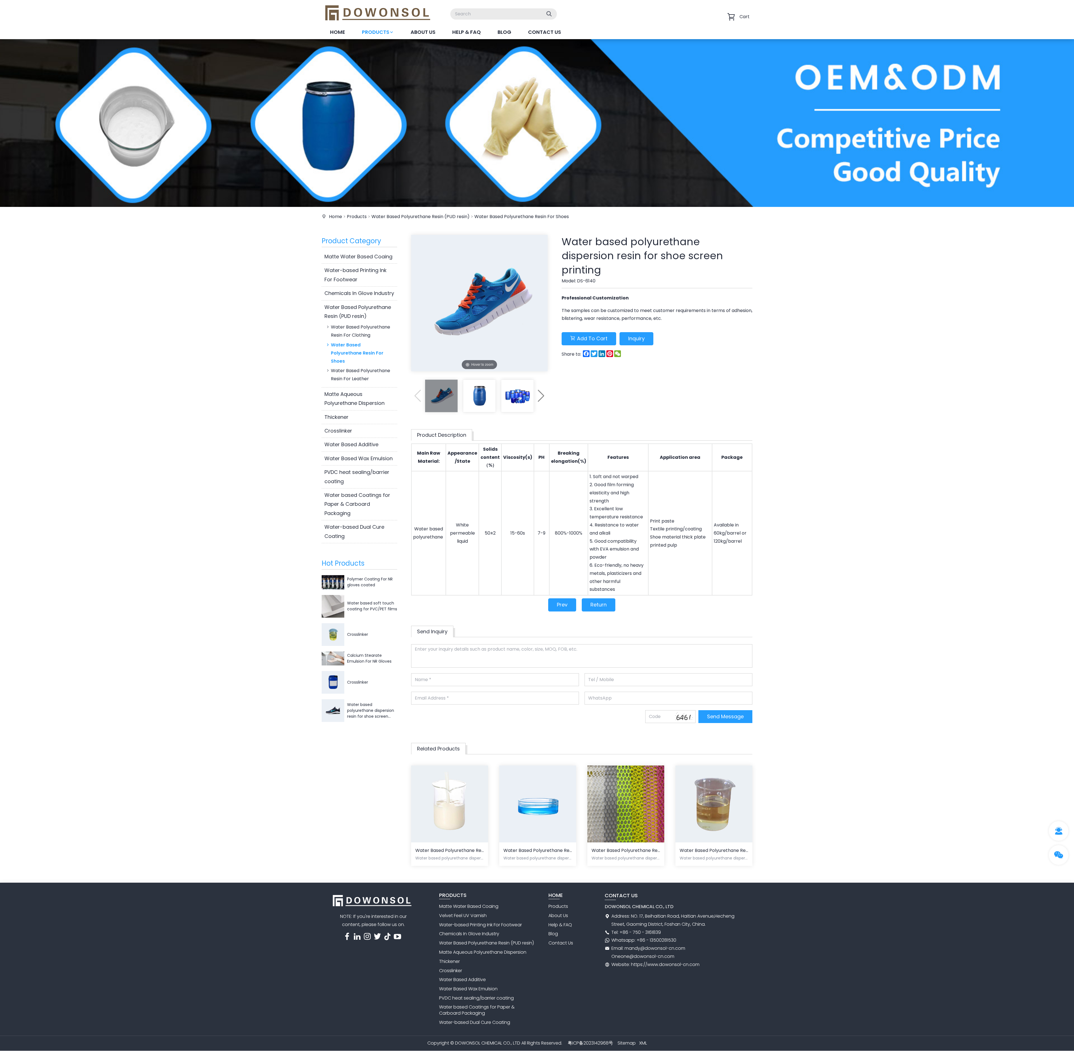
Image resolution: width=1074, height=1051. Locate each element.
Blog (504, 32)
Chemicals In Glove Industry (359, 293)
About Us (423, 32)
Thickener (336, 417)
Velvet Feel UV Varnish (463, 915)
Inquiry (636, 338)
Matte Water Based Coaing (358, 256)
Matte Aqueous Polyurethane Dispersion (354, 399)
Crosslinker (338, 430)
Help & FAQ (466, 32)
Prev (562, 604)
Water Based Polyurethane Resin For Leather (360, 374)
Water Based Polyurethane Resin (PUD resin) (420, 216)
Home (337, 32)
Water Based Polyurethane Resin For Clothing (360, 331)
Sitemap (627, 1043)
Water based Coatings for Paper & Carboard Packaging (357, 504)
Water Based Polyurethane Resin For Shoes (521, 216)
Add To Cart (592, 338)
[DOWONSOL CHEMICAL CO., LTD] (378, 23)
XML (643, 1043)
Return (598, 604)
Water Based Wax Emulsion (358, 458)
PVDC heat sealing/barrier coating (356, 477)
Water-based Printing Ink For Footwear (355, 275)
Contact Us (544, 32)
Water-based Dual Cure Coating (354, 531)
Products (375, 32)
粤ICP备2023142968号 (590, 1043)
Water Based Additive (351, 444)
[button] (541, 396)
